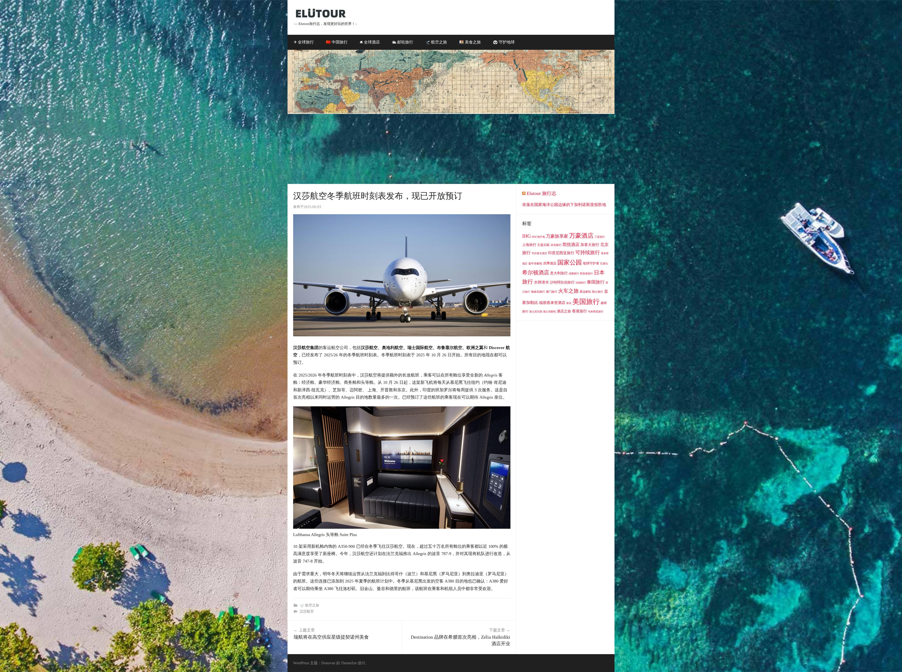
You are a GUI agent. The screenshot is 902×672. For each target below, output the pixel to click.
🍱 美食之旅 (470, 42)
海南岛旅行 (538, 291)
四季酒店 (549, 263)
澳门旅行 (551, 291)
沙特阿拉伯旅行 (562, 282)
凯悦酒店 (571, 244)
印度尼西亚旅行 (561, 253)
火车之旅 (568, 291)
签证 (569, 303)
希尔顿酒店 (535, 272)
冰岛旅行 (556, 245)
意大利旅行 (559, 273)
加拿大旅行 (589, 245)
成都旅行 (574, 273)
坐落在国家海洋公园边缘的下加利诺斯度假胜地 (564, 204)
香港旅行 (579, 311)
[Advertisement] (451, 149)
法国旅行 (580, 282)
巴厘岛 (604, 263)
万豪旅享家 (557, 236)
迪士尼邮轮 (549, 311)
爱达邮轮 (585, 291)
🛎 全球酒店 (370, 42)
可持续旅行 (587, 252)
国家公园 (569, 262)
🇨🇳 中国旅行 (337, 42)
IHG (526, 236)
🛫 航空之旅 (436, 42)
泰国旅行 (596, 282)
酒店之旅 (564, 311)
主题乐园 (543, 245)
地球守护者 (591, 263)
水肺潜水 (541, 282)
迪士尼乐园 (535, 311)
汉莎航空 (307, 611)
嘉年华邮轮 (535, 263)
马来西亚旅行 (595, 311)
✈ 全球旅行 (304, 42)
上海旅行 (529, 245)
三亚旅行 (600, 237)
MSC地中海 (538, 237)
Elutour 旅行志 (541, 193)
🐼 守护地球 (504, 42)
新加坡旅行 (586, 273)
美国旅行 (586, 301)
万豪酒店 (581, 235)
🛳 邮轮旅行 (402, 42)
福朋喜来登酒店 (552, 302)
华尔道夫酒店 (539, 253)
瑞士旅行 (597, 291)
